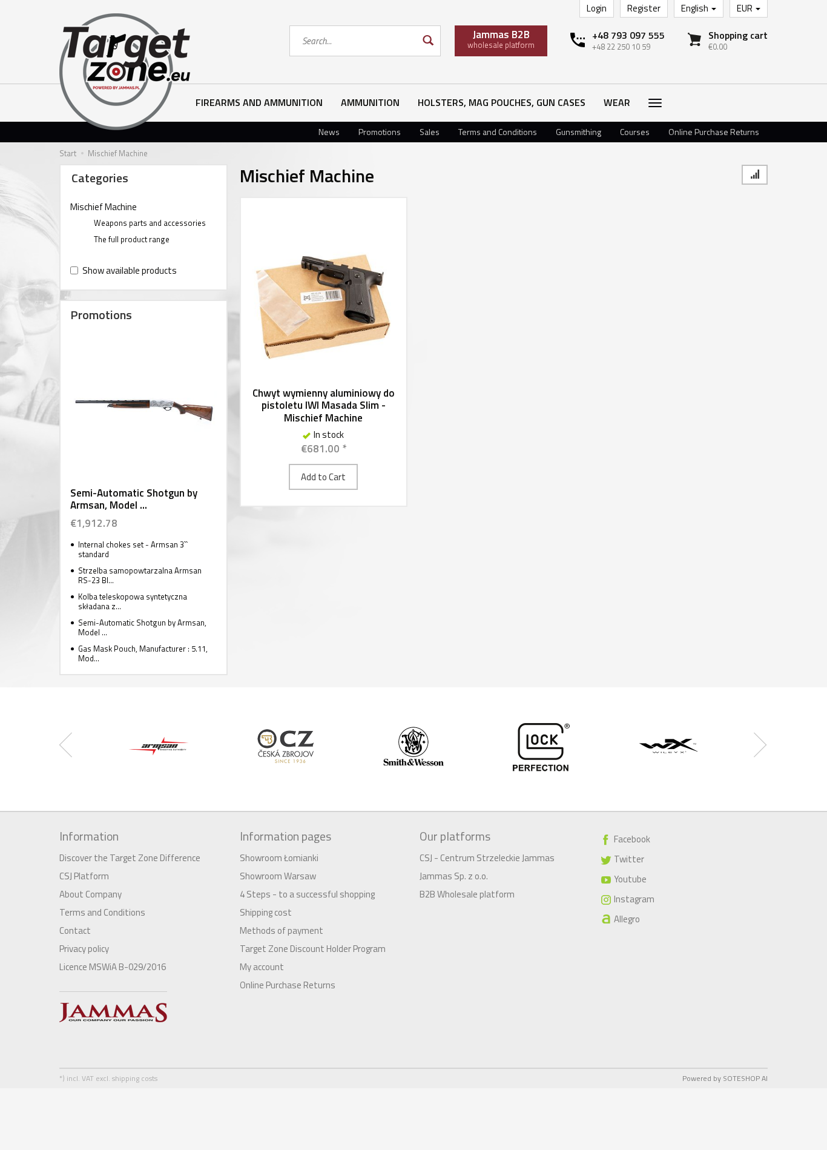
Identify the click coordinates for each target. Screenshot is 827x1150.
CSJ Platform (84, 876)
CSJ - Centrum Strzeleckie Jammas (487, 858)
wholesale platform (501, 39)
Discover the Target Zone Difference (129, 858)
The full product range (132, 239)
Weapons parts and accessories (150, 223)
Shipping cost (266, 912)
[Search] (427, 40)
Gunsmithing (578, 131)
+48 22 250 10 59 (621, 47)
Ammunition (370, 102)
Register (644, 8)
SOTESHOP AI (745, 1078)
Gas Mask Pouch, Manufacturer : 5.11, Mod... (143, 654)
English (695, 8)
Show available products (129, 270)
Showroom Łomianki (279, 858)
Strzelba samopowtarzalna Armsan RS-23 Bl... (140, 575)
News (329, 131)
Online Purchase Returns (713, 131)
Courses (635, 131)
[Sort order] (755, 175)
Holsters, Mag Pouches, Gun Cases (501, 102)
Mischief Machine (103, 207)
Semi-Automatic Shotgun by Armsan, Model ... (133, 499)
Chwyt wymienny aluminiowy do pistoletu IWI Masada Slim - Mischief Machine (323, 405)
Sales (430, 131)
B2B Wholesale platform (467, 894)
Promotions (379, 131)
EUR (745, 8)
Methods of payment (281, 930)
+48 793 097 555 (628, 35)
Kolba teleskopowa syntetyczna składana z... (132, 601)
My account (262, 967)
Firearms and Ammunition (259, 102)
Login (597, 8)
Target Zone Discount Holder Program (313, 949)
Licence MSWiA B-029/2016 (112, 967)
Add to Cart (323, 477)
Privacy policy (84, 949)
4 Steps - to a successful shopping (307, 894)
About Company (90, 894)
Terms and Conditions (497, 131)
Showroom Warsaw (278, 876)
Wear (617, 102)
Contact (75, 930)
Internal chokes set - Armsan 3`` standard (133, 549)
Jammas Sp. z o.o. (454, 876)
